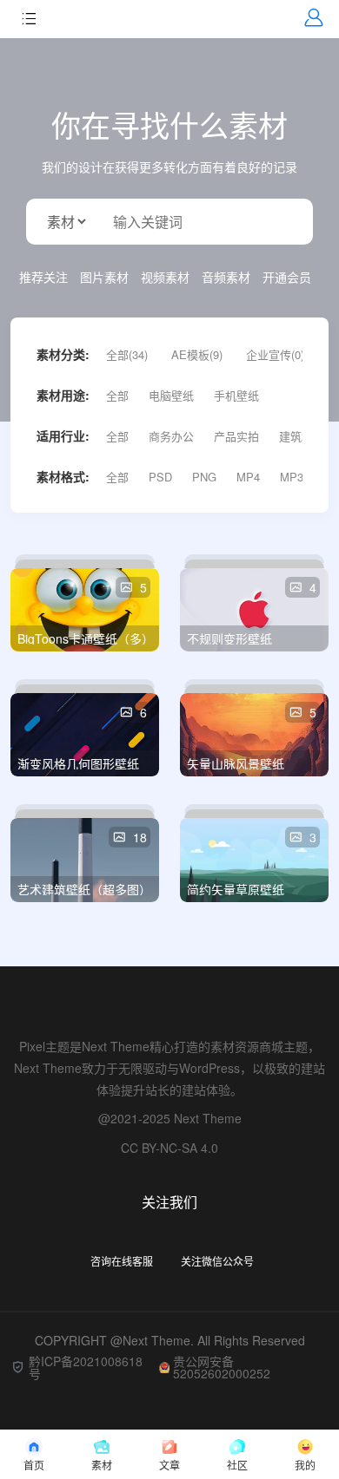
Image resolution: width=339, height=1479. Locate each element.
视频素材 (165, 276)
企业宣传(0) (275, 354)
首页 (33, 1464)
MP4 (248, 476)
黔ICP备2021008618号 (86, 1367)
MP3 (291, 476)
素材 (101, 1464)
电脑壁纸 (171, 395)
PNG (204, 476)
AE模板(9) (197, 354)
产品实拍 (236, 436)
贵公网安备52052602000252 (221, 1367)
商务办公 (171, 436)
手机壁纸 (236, 395)
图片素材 (104, 276)
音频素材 (226, 276)
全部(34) (127, 354)
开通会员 (287, 276)
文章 (169, 1464)
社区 (237, 1464)
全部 (117, 395)
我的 (305, 1464)
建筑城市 (301, 436)
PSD (160, 476)
